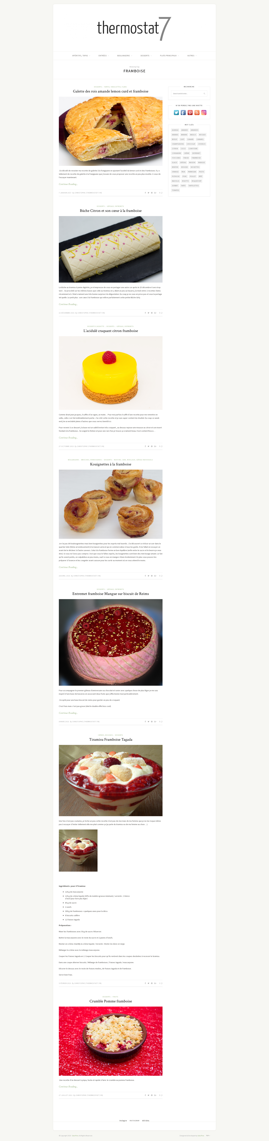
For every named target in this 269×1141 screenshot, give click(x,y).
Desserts (145, 55)
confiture (193, 149)
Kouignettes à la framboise (110, 464)
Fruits (115, 997)
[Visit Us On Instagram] (203, 112)
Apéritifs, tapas (80, 55)
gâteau (183, 162)
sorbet (175, 186)
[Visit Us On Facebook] (183, 112)
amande (184, 130)
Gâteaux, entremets (115, 206)
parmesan (192, 172)
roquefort (196, 181)
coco (183, 149)
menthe (175, 167)
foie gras (176, 158)
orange (175, 172)
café (182, 139)
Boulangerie (123, 55)
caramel (200, 139)
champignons (178, 144)
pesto (201, 172)
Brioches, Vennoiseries (91, 460)
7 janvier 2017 (65, 193)
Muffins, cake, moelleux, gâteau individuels (133, 460)
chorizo (202, 144)
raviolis (175, 181)
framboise (196, 158)
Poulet (193, 176)
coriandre (176, 153)
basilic (193, 135)
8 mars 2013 (64, 721)
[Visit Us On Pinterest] (190, 112)
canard (190, 139)
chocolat (191, 144)
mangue (201, 162)
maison (192, 162)
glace (174, 162)
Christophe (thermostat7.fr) (88, 193)
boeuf (174, 139)
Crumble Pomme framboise (111, 1001)
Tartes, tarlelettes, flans (115, 87)
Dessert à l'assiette (95, 326)
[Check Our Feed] (196, 112)
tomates (175, 190)
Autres (190, 55)
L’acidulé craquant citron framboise (111, 330)
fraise (186, 158)
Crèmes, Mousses (105, 735)
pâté (200, 176)
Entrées (103, 55)
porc (185, 176)
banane (184, 135)
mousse (184, 167)
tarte (183, 186)
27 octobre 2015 (66, 446)
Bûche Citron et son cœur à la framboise (111, 210)
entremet (196, 153)
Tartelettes (194, 186)
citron (175, 149)
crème (186, 153)
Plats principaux (168, 55)
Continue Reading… (68, 184)
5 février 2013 (65, 983)
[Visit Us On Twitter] (176, 112)
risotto (185, 181)
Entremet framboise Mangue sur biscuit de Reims (110, 593)
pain (183, 172)
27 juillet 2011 (65, 1095)
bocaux (202, 135)
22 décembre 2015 (66, 313)
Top (207, 1136)
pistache (176, 176)
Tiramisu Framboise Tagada (110, 739)
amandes (194, 130)
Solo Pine (75, 1136)
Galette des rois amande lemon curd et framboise (110, 91)
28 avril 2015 (64, 576)
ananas (175, 135)
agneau (175, 130)
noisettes (195, 167)
